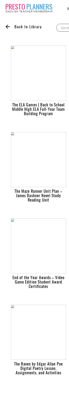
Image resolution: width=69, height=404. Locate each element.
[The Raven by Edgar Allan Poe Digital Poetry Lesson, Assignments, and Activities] (38, 332)
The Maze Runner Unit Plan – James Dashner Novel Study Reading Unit (39, 195)
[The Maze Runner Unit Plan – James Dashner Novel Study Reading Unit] (38, 159)
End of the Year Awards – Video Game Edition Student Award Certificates (38, 282)
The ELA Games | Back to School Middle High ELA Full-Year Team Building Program (38, 109)
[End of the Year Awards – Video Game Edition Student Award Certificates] (38, 245)
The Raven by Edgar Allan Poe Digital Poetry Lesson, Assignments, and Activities (38, 368)
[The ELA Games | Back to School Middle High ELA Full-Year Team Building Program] (38, 73)
